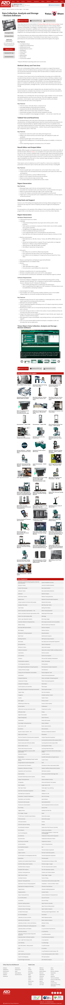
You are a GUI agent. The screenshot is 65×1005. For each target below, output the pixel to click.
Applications (42, 974)
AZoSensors (17, 968)
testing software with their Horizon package (48, 24)
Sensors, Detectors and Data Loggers (14, 9)
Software (30, 984)
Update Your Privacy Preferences (11, 1003)
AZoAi (16, 971)
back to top (58, 989)
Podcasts (41, 979)
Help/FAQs (41, 983)
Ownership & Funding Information (55, 985)
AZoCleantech (6, 971)
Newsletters (53, 973)
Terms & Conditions (55, 978)
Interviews (41, 969)
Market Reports (42, 971)
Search (52, 969)
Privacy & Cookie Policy (55, 979)
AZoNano (5, 968)
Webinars (41, 968)
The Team (41, 984)
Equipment (30, 973)
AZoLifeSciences (18, 974)
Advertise (53, 976)
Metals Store (31, 981)
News (29, 968)
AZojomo (41, 978)
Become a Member (55, 971)
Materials (41, 973)
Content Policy (54, 983)
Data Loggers (26, 9)
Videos (29, 978)
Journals (30, 983)
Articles (29, 969)
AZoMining (5, 976)
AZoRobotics (5, 969)
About (52, 968)
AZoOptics (5, 973)
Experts (41, 981)
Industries (41, 976)
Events (29, 979)
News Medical (18, 973)
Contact (52, 974)
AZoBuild (5, 974)
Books (29, 974)
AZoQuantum (18, 969)
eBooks (29, 976)
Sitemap (52, 981)
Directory (29, 1)
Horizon (33, 151)
